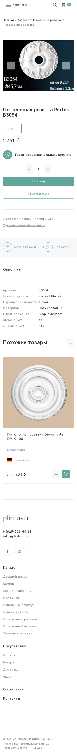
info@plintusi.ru (15, 536)
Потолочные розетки (47, 20)
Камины (9, 584)
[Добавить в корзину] (66, 474)
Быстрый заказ (38, 194)
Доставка (11, 669)
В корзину (39, 181)
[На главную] (19, 5)
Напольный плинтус (19, 605)
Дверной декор (15, 576)
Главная (9, 20)
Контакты (11, 698)
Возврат (9, 662)
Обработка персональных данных (26, 743)
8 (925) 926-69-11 (17, 531)
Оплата (9, 655)
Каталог (23, 20)
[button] (11, 65)
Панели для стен (16, 612)
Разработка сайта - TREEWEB (22, 747)
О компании (13, 689)
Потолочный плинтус (20, 626)
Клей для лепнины (17, 591)
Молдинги (11, 598)
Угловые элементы (18, 633)
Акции (8, 676)
